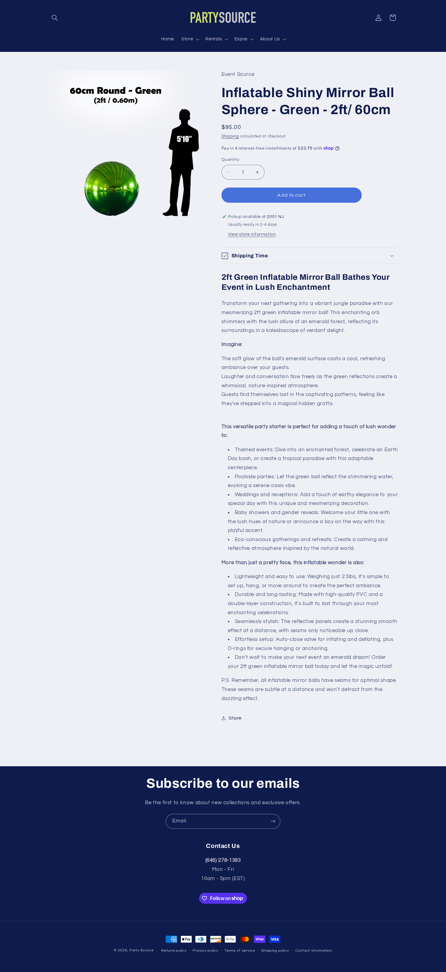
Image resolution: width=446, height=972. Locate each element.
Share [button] (235, 718)
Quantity (230, 159)
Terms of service (240, 950)
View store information (252, 234)
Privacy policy (205, 950)
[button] (55, 18)
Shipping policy (275, 950)
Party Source (142, 950)
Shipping (230, 136)
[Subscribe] (273, 821)
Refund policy (174, 950)
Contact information (313, 950)
